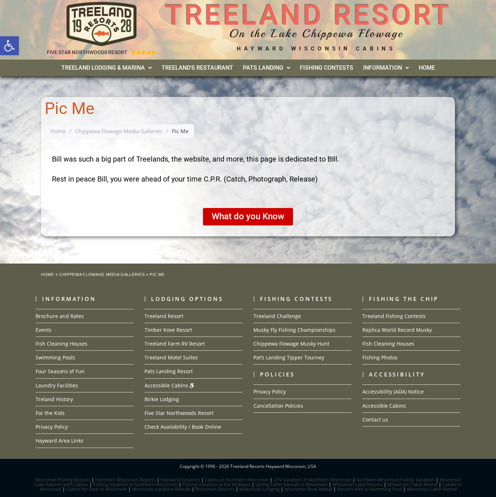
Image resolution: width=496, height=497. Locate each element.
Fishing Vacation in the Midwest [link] (216, 484)
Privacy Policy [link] (52, 426)
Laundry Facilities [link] (57, 385)
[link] (9, 45)
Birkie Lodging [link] (162, 399)
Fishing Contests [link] (326, 67)
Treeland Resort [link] (164, 316)
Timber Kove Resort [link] (168, 329)
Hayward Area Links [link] (60, 440)
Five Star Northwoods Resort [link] (179, 413)
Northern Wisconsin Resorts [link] (125, 479)
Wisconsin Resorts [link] (215, 489)
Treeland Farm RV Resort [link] (175, 343)
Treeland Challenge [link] (277, 316)
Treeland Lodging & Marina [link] (103, 67)
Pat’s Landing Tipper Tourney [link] (288, 357)
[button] (106, 68)
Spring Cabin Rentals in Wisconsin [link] (291, 484)
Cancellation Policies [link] (278, 405)
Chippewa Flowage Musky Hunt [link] (291, 343)
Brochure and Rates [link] (60, 316)
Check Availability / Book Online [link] (183, 426)
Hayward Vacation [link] (180, 479)
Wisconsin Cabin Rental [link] (412, 484)
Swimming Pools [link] (55, 357)
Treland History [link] (54, 399)
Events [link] (44, 329)
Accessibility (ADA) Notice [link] (393, 391)
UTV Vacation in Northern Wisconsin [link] (312, 479)
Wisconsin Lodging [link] (259, 489)
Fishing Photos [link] (380, 357)
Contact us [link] (375, 419)
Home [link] (427, 67)
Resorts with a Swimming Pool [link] (369, 489)
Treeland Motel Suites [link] (171, 357)
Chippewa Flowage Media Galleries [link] (118, 131)
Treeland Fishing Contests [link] (394, 316)
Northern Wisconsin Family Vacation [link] (395, 479)
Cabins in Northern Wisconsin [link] (237, 479)
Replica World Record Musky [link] (397, 329)
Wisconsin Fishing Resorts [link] (62, 479)
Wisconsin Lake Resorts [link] (357, 484)
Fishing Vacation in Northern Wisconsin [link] (135, 484)
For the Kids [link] (50, 413)
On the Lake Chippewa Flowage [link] (316, 33)
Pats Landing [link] (263, 67)
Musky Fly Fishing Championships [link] (294, 329)
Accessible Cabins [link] (167, 385)
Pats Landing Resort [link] (169, 371)
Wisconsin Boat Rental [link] (308, 489)
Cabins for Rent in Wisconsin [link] (96, 489)
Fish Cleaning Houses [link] (62, 343)
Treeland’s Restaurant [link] (197, 67)
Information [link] (382, 67)
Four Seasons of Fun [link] (60, 371)
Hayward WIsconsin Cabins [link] (316, 48)
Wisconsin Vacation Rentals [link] (161, 489)
